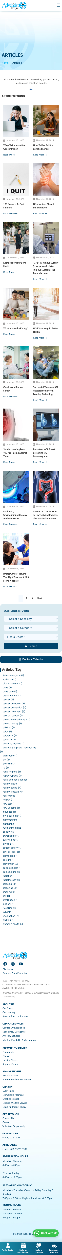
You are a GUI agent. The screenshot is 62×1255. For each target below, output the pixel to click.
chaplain (6, 1056)
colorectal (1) (10, 735)
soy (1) (6, 895)
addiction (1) (9, 679)
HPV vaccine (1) (11, 807)
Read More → (10, 155)
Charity (7, 1087)
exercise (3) (9, 763)
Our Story (7, 1008)
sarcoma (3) (9, 883)
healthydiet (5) (11, 783)
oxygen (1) (8, 843)
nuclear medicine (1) (13, 827)
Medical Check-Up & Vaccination (19, 1040)
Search (32, 646)
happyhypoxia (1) (12, 775)
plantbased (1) (10, 855)
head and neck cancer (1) (16, 779)
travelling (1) (9, 907)
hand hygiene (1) (12, 771)
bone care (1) (10, 691)
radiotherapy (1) (11, 879)
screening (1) (10, 887)
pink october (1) (11, 851)
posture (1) (8, 859)
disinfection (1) (11, 755)
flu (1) (6, 767)
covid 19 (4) (9, 739)
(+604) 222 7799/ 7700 (14, 1149)
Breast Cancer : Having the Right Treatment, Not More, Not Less (16, 577)
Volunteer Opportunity (13, 1126)
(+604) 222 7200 (11, 1138)
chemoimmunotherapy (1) (16, 719)
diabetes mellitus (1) (13, 743)
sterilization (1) (10, 899)
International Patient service (16, 1079)
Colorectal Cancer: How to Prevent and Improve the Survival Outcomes (45, 515)
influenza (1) (9, 811)
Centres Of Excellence (13, 1028)
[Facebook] (5, 964)
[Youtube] (20, 964)
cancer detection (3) (14, 703)
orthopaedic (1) (11, 835)
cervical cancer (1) (13, 715)
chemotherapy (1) (12, 723)
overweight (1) (10, 839)
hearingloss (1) (10, 795)
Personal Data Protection (15, 973)
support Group (10, 1064)
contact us (8, 1118)
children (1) (9, 727)
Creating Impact (10, 1099)
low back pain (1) (12, 815)
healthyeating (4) (12, 787)
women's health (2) (13, 923)
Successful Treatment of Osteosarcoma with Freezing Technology (45, 391)
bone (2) (7, 687)
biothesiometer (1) (12, 683)
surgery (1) (8, 903)
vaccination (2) (11, 915)
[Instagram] (13, 964)
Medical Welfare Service (14, 1103)
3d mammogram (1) (13, 675)
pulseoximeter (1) (12, 867)
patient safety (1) (12, 847)
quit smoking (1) (11, 871)
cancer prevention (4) (14, 707)
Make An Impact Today (14, 1107)
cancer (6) (8, 699)
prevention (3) (10, 863)
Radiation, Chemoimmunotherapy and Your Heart (15, 515)
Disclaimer (7, 969)
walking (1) (8, 919)
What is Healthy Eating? (15, 328)
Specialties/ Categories (13, 1032)
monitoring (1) (10, 823)
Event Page (8, 1091)
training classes (10, 1060)
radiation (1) (9, 875)
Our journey (8, 1012)
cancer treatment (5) (14, 711)
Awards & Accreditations (15, 1016)
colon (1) (7, 731)
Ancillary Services (11, 1036)
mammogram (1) (11, 819)
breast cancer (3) (12, 695)
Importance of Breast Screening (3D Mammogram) (44, 453)
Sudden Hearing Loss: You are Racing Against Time (15, 453)
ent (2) (6, 759)
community (8, 1052)
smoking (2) (9, 891)
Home (5, 62)
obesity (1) (8, 831)
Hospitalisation (10, 1075)
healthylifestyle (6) (13, 791)
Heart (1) (7, 799)
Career (5, 1122)
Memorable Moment (12, 1095)
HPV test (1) (9, 803)
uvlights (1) (9, 911)
